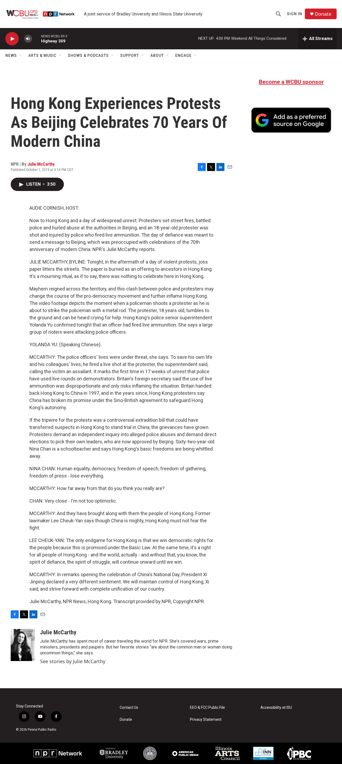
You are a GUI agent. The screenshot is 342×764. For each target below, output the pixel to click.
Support (129, 55)
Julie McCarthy (41, 164)
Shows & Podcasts (88, 55)
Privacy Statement (205, 720)
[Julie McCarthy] (23, 645)
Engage (183, 55)
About (157, 55)
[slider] (36, 38)
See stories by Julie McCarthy (72, 661)
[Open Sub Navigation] (21, 55)
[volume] (28, 39)
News (11, 55)
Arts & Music (42, 55)
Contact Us (129, 708)
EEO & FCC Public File (207, 708)
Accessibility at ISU (276, 708)
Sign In (294, 14)
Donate (323, 14)
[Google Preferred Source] (291, 120)
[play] (12, 39)
